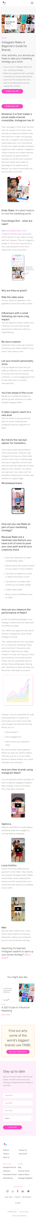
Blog (19, 1167)
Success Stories (24, 1171)
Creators (6, 1154)
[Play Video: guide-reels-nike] (18, 909)
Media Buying (7, 1178)
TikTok (12, 243)
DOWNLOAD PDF (12, 91)
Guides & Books (23, 1174)
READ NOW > (7, 1014)
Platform (6, 1150)
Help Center (23, 1154)
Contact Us (23, 1150)
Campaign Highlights (25, 1178)
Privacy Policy (24, 1212)
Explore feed (14, 459)
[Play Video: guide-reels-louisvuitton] (18, 850)
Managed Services (9, 1167)
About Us (6, 1157)
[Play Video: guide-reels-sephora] (18, 805)
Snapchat (23, 243)
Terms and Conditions (19, 1216)
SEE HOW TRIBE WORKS (18, 1052)
